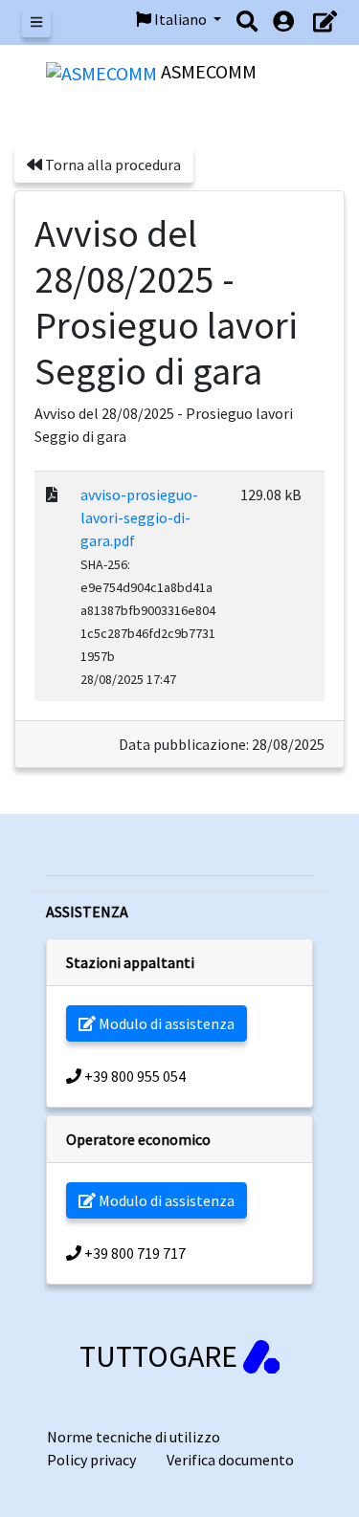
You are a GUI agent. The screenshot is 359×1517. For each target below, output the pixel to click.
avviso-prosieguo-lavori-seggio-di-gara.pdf (139, 517)
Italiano (180, 19)
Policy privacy (91, 1459)
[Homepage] (103, 71)
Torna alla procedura (111, 164)
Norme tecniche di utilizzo (133, 1436)
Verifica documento (230, 1459)
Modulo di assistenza (165, 1023)
